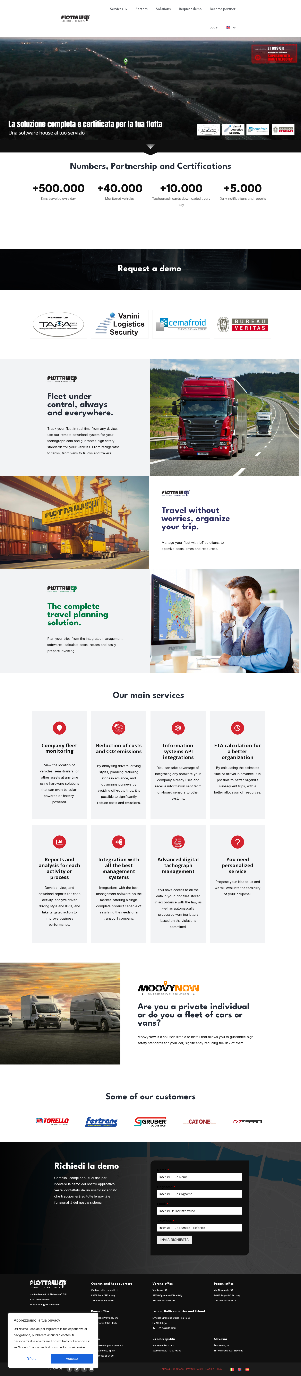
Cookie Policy (213, 1368)
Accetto (72, 1359)
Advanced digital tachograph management (178, 865)
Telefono (165, 1221)
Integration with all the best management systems (118, 868)
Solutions (163, 9)
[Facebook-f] (69, 1369)
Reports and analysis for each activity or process (59, 868)
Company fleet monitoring (59, 748)
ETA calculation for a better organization (237, 751)
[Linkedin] (84, 1369)
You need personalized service (237, 865)
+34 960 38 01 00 (104, 1355)
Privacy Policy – (195, 1368)
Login (213, 27)
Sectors (142, 9)
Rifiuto (31, 1359)
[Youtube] (91, 1369)
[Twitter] (77, 1369)
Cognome (166, 1187)
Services (116, 9)
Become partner (222, 9)
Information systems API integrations (178, 751)
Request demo (190, 9)
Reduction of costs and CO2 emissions (119, 748)
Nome (163, 1170)
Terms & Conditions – (173, 1368)
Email (162, 1204)
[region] (53, 1340)
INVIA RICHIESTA (174, 1240)
